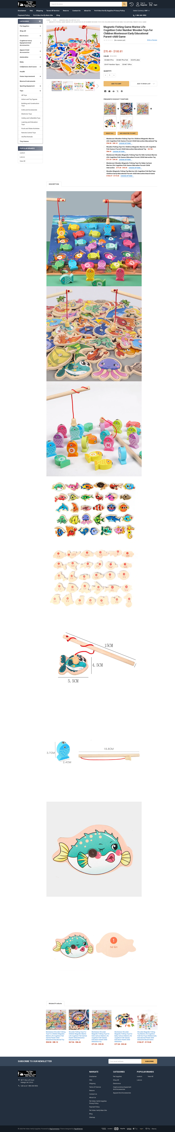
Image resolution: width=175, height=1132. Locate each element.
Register (143, 5)
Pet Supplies (24, 26)
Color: (110, 56)
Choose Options (125, 143)
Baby (22, 62)
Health (22, 71)
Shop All (23, 31)
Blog (58, 15)
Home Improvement (27, 76)
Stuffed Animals (27, 137)
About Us (87, 11)
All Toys (24, 95)
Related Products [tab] (55, 1003)
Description (54, 184)
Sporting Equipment (27, 86)
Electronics (24, 36)
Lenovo (22, 157)
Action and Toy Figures (29, 99)
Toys (21, 91)
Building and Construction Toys (30, 105)
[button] (143, 83)
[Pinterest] (121, 91)
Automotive (24, 57)
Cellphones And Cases (28, 67)
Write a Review (152, 40)
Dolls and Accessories (29, 110)
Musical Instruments (27, 81)
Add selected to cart (127, 133)
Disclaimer (22, 11)
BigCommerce (54, 1129)
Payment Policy (24, 15)
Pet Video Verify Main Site (43, 15)
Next (97, 86)
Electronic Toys (26, 114)
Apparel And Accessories (24, 51)
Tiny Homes (24, 141)
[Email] (109, 91)
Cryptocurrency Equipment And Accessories (26, 43)
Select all (109, 133)
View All (22, 161)
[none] (73, 52)
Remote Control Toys (28, 133)
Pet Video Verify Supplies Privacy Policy (109, 11)
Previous (48, 86)
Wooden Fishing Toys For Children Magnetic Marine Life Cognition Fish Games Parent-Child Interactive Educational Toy (78, 1036)
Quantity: (108, 71)
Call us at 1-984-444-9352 (29, 1086)
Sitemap (92, 1117)
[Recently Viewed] (132, 4)
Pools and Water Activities (30, 128)
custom (22, 153)
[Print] (113, 91)
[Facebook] (105, 91)
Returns (66, 11)
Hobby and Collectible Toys (30, 118)
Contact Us (76, 11)
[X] (117, 91)
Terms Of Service (52, 11)
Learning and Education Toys (29, 123)
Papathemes (78, 1129)
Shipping (39, 11)
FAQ (31, 11)
